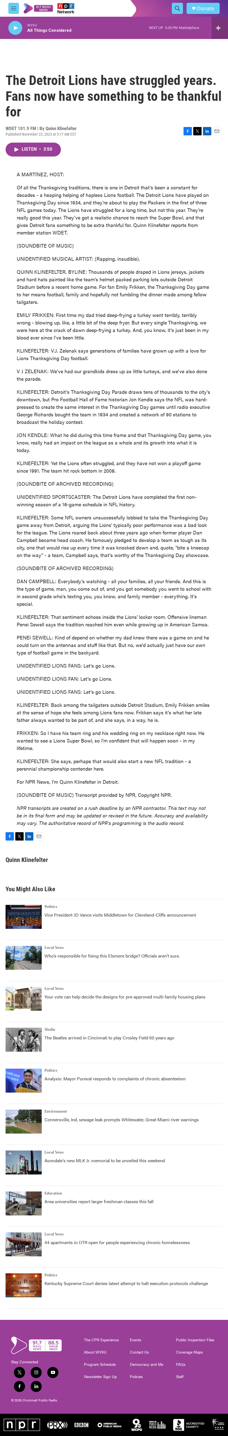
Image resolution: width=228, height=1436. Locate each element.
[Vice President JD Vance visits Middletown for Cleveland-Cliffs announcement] (24, 917)
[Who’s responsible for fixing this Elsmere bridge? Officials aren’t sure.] (24, 958)
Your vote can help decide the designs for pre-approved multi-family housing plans (124, 996)
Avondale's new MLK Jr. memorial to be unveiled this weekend (104, 1160)
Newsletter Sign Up (100, 1376)
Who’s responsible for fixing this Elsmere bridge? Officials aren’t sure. (112, 956)
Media (49, 1029)
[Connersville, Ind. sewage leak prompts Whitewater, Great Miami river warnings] (24, 1122)
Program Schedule (100, 1364)
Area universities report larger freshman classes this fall (98, 1201)
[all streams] (220, 28)
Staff (180, 1376)
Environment (55, 1111)
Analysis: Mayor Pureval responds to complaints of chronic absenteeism (115, 1078)
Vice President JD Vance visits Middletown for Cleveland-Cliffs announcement (120, 915)
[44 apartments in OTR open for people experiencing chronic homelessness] (24, 1244)
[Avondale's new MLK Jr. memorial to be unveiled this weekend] (24, 1162)
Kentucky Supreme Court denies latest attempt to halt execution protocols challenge (126, 1283)
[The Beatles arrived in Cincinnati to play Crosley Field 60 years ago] (24, 1040)
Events (135, 1340)
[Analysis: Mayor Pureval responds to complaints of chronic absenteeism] (24, 1081)
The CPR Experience (101, 1340)
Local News (54, 948)
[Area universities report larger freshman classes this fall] (24, 1203)
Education (53, 1193)
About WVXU (95, 1352)
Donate (205, 8)
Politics (50, 907)
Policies (136, 1376)
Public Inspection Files (195, 1340)
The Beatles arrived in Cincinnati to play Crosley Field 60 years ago (109, 1037)
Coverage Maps (189, 1352)
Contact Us (139, 1352)
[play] (15, 28)
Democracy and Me (146, 1364)
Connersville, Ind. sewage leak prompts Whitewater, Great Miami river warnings (121, 1119)
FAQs (180, 1364)
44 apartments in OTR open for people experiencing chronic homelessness (117, 1242)
